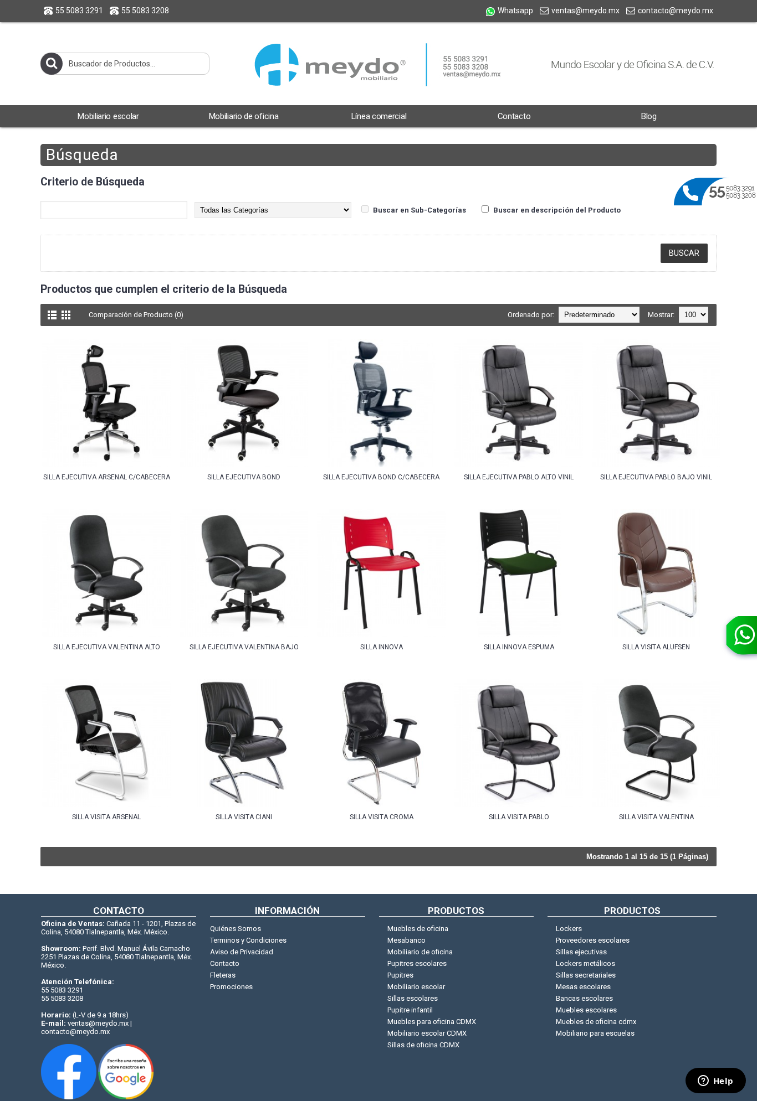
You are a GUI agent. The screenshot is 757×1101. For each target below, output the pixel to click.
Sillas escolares (412, 998)
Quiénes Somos (235, 928)
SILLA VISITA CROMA (381, 817)
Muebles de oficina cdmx (596, 1021)
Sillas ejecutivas (581, 952)
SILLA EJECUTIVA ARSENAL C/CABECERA (106, 477)
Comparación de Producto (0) (136, 315)
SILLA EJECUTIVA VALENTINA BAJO (244, 647)
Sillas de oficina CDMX (423, 1045)
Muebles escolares (586, 1010)
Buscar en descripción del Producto (557, 210)
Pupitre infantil (410, 1010)
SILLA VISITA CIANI (244, 817)
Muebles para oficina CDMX (431, 1021)
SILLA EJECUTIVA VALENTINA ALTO (106, 647)
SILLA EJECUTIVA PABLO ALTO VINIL (519, 477)
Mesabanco (406, 940)
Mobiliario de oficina (420, 952)
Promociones (231, 987)
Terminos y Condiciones (248, 940)
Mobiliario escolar (416, 987)
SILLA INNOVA (381, 647)
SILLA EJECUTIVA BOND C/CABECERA (381, 477)
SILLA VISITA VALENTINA (656, 817)
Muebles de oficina (417, 928)
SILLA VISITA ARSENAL (106, 817)
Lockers (569, 928)
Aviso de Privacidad (241, 952)
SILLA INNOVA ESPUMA (519, 647)
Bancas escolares (584, 998)
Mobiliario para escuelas (595, 1033)
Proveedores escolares (593, 940)
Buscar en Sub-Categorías (419, 210)
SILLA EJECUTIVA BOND (243, 477)
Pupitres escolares (417, 963)
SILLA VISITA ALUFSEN (656, 647)
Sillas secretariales (586, 975)
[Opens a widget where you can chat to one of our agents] (715, 1081)
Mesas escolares (583, 987)
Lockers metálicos (585, 963)
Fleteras (223, 975)
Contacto (224, 963)
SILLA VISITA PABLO (519, 817)
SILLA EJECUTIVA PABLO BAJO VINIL (656, 477)
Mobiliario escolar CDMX (427, 1033)
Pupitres (400, 975)
